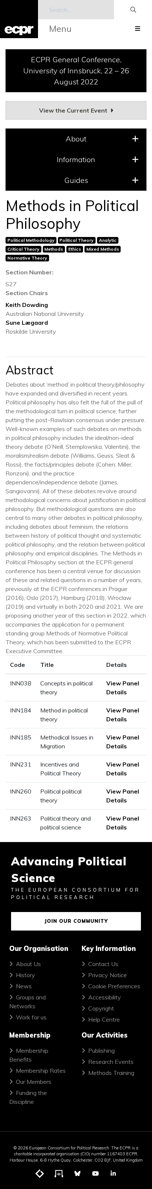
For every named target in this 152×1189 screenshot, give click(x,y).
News (24, 986)
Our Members (33, 1081)
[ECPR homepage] (19, 19)
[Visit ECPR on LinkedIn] (113, 1173)
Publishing (101, 1050)
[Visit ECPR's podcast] (59, 1174)
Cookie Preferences (114, 986)
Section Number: (29, 272)
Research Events (111, 1061)
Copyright (101, 1008)
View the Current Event (74, 110)
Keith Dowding (27, 304)
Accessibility (104, 997)
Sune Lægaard (27, 322)
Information (76, 159)
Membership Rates (41, 1070)
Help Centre (104, 1019)
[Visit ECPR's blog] (39, 1174)
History (25, 975)
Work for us (31, 1017)
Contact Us (103, 964)
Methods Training (111, 1072)
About (76, 138)
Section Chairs (27, 293)
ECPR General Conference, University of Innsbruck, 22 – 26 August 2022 (76, 70)
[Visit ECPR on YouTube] (95, 1173)
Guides (76, 180)
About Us (28, 964)
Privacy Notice (107, 975)
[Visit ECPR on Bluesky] (77, 1173)
